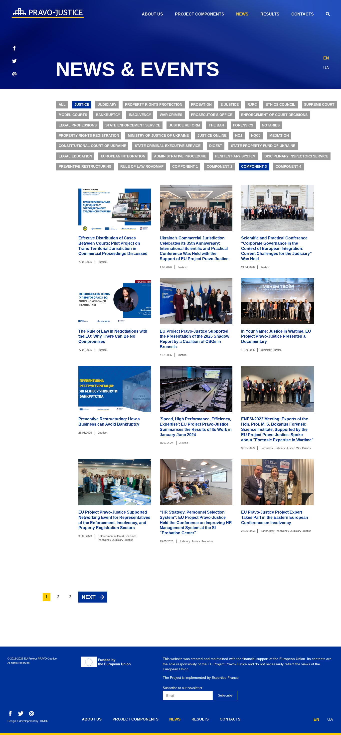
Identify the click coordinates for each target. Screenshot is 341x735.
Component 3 (254, 166)
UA (326, 68)
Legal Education (75, 156)
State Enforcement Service (132, 125)
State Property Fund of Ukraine (263, 146)
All (62, 104)
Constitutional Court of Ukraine (92, 146)
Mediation (279, 135)
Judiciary (107, 104)
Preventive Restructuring (85, 166)
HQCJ (256, 135)
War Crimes (171, 115)
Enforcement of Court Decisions (274, 115)
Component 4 (288, 166)
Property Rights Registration (89, 135)
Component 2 (219, 166)
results (269, 14)
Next (89, 597)
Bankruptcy (108, 115)
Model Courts (73, 115)
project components (199, 14)
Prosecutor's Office (211, 115)
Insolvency (140, 115)
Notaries (271, 125)
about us (152, 14)
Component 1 (185, 166)
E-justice (229, 104)
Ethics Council (280, 104)
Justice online (211, 135)
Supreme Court (319, 104)
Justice (81, 104)
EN (326, 58)
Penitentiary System (235, 156)
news (242, 14)
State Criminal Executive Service (167, 146)
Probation (201, 104)
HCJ (238, 135)
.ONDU (43, 721)
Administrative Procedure (180, 156)
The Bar (216, 125)
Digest (215, 146)
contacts (302, 14)
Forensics (243, 125)
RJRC (252, 104)
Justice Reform (184, 125)
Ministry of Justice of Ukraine (158, 135)
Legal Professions (78, 125)
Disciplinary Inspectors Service (296, 156)
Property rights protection (153, 104)
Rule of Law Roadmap (142, 166)
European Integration (123, 156)
